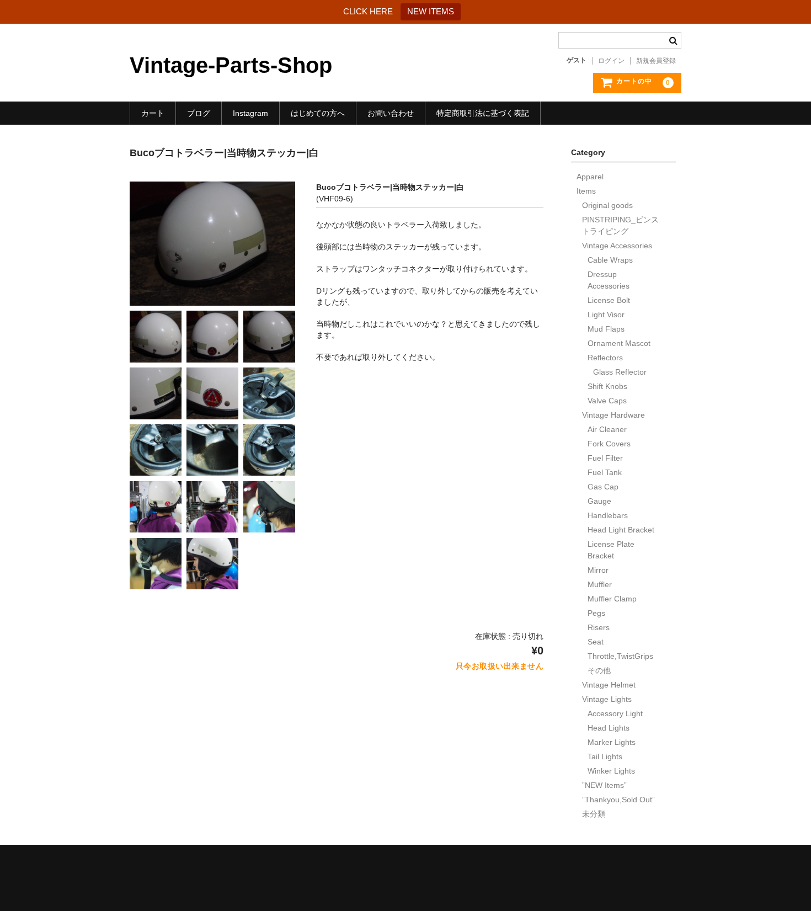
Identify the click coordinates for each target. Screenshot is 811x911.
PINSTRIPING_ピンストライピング (620, 225)
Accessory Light (615, 713)
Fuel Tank (605, 472)
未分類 (593, 813)
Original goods (607, 205)
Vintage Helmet (609, 684)
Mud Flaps (606, 328)
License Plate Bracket (611, 550)
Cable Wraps (610, 259)
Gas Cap (603, 486)
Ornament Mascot (619, 343)
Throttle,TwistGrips (620, 656)
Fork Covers (609, 443)
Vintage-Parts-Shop (231, 65)
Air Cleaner (607, 429)
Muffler (600, 584)
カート (152, 113)
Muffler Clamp (612, 598)
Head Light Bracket (621, 529)
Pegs (596, 613)
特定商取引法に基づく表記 (482, 113)
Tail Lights (605, 756)
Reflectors (605, 357)
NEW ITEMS (430, 11)
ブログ (198, 113)
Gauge (599, 501)
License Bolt (609, 300)
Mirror (598, 570)
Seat (596, 641)
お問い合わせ (390, 113)
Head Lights (608, 727)
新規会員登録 (656, 61)
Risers (599, 627)
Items (586, 191)
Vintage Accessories (617, 245)
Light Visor (606, 314)
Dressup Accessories (608, 280)
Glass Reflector (620, 371)
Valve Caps (607, 400)
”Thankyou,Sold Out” (618, 799)
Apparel (590, 176)
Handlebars (608, 515)
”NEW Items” (604, 785)
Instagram (250, 113)
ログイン (611, 61)
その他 (599, 670)
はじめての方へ (318, 113)
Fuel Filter (605, 458)
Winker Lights (611, 770)
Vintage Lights (607, 699)
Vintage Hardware (613, 415)
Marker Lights (612, 742)
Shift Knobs (607, 386)
